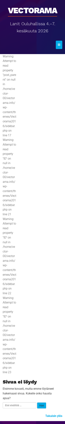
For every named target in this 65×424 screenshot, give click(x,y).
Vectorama (32, 9)
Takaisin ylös (53, 416)
